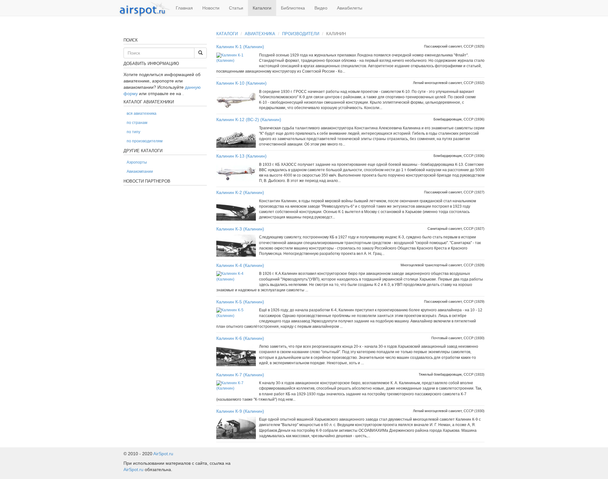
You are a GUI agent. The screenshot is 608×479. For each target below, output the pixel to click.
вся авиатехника (141, 113)
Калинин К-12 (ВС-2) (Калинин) (248, 119)
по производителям (144, 141)
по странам (137, 122)
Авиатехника (260, 33)
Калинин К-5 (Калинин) (240, 301)
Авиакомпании (140, 171)
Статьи (236, 7)
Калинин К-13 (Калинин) (241, 156)
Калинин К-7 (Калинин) (240, 374)
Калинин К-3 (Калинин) (240, 228)
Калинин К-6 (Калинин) (240, 338)
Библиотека (293, 7)
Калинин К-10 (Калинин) (241, 83)
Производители (300, 33)
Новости (210, 7)
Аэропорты (137, 162)
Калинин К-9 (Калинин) (240, 411)
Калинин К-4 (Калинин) (240, 265)
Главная (184, 7)
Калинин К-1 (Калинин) (240, 46)
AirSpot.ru (163, 453)
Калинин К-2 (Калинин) (240, 192)
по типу (133, 132)
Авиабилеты (349, 7)
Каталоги (262, 7)
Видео (320, 7)
